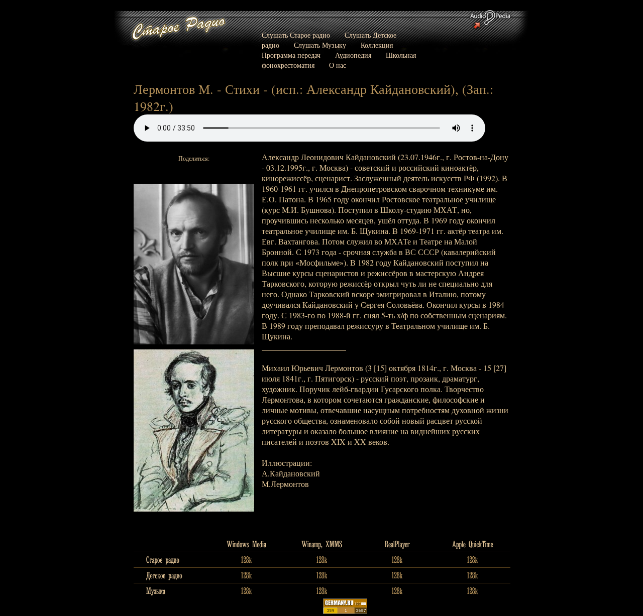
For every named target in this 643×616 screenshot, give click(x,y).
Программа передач (291, 55)
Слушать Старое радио (296, 35)
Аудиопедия (353, 55)
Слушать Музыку (320, 45)
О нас (337, 65)
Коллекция (377, 45)
